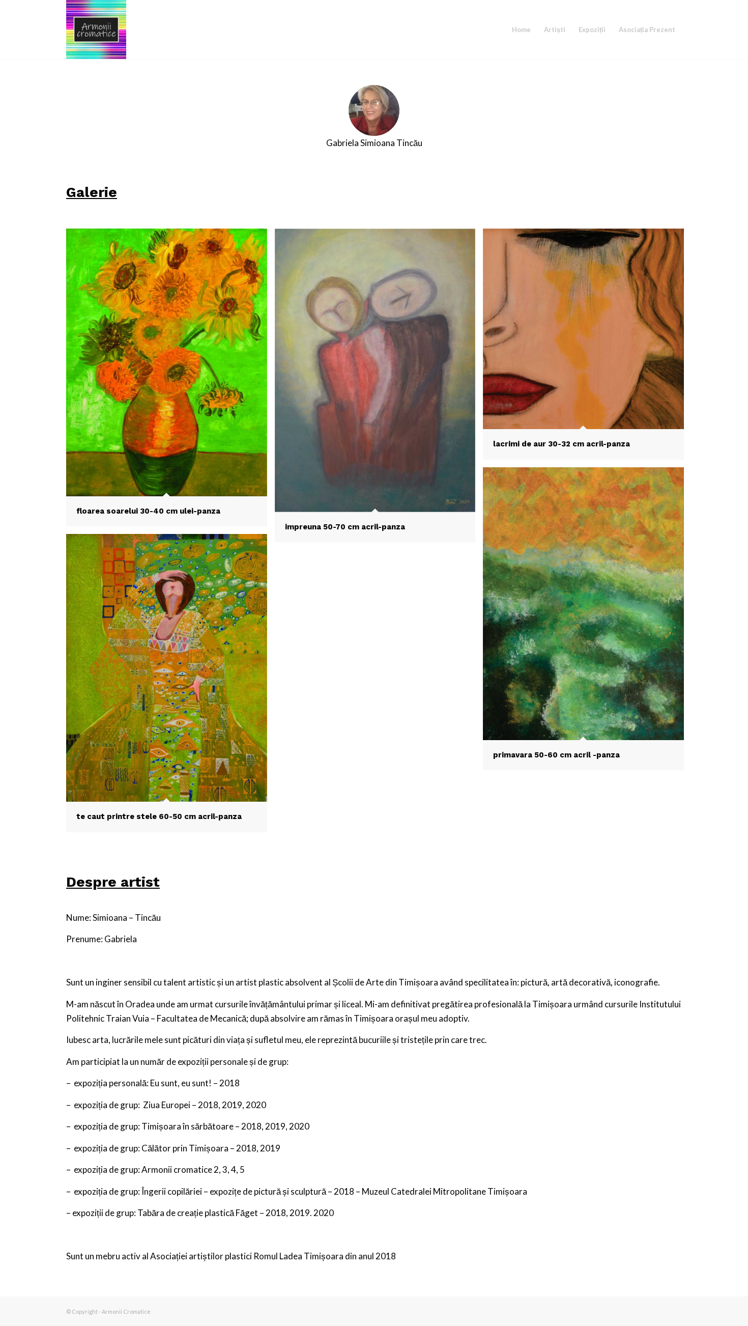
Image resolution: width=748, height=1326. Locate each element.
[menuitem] (521, 29)
